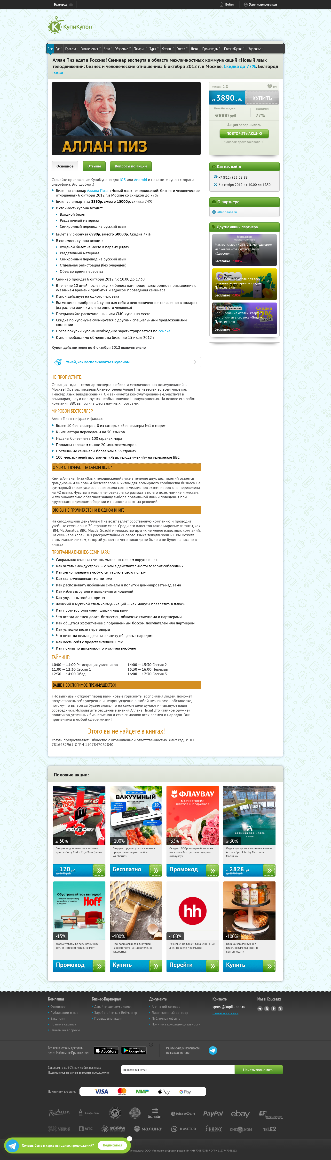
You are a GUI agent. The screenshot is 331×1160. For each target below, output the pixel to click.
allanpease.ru (227, 212)
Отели (182, 48)
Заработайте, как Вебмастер (115, 1012)
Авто (108, 48)
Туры (154, 48)
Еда (58, 48)
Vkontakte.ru (266, 1008)
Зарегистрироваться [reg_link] (263, 4)
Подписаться (112, 1145)
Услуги (168, 48)
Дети (195, 48)
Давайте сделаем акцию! (113, 1006)
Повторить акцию (244, 133)
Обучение (123, 48)
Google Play (134, 1050)
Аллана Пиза (98, 190)
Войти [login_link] (229, 4)
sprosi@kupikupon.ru (229, 1006)
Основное (64, 166)
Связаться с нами (225, 1013)
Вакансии (57, 1018)
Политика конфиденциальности (176, 1024)
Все (50, 48)
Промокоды (211, 48)
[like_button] (270, 86)
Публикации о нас (64, 1012)
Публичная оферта (166, 1018)
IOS (123, 179)
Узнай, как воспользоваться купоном (98, 361)
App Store (106, 1050)
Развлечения (90, 48)
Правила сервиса (63, 1024)
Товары (140, 48)
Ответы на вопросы (65, 1030)
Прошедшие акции (108, 1018)
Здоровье (255, 48)
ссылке (164, 330)
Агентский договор (166, 1006)
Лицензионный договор (170, 1012)
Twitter (273, 1008)
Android (141, 179)
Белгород (60, 4)
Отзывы (94, 166)
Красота (71, 48)
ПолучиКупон (235, 48)
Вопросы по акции (131, 166)
